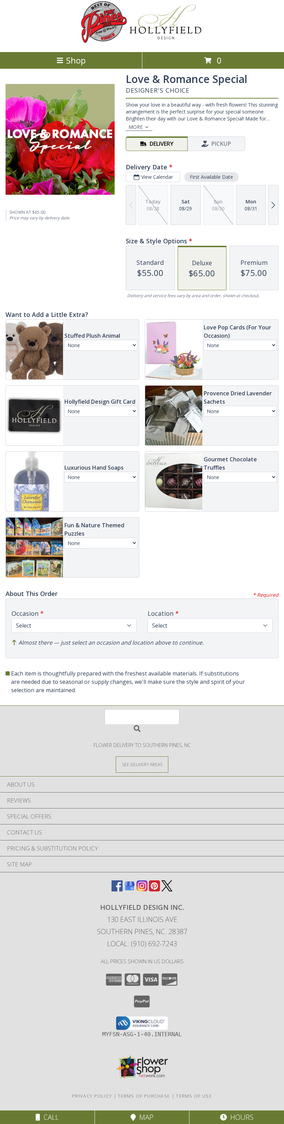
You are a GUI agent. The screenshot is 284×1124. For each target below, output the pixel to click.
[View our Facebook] (117, 889)
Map (144, 1117)
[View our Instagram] (142, 889)
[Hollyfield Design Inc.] (142, 42)
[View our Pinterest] (154, 889)
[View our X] (166, 889)
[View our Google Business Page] (129, 889)
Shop (76, 60)
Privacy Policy (92, 1096)
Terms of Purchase (144, 1096)
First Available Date (211, 177)
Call (49, 1117)
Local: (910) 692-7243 (142, 943)
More (135, 127)
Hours (240, 1117)
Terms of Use (194, 1096)
